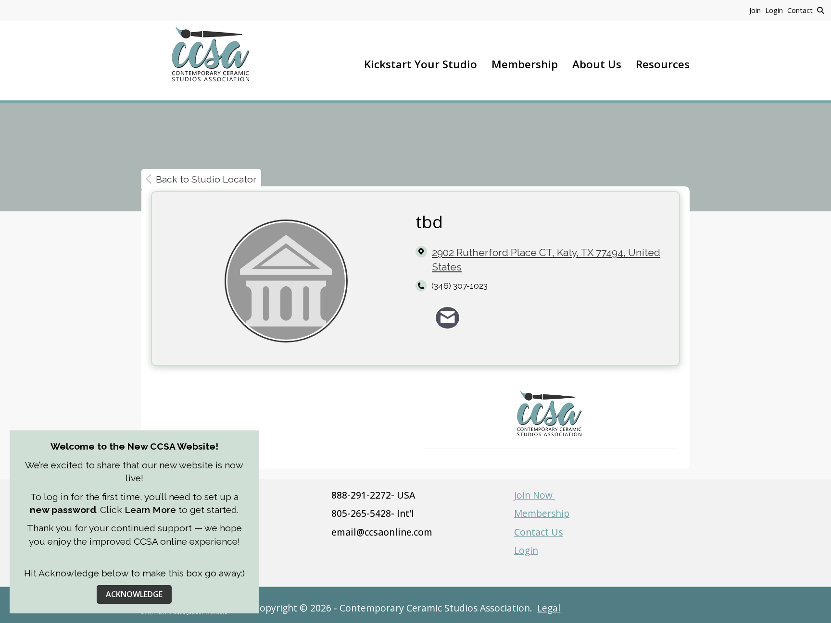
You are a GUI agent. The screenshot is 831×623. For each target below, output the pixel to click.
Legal (548, 607)
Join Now (534, 495)
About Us (596, 64)
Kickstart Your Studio (420, 64)
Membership (524, 64)
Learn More (150, 509)
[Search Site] (820, 10)
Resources (663, 64)
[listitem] (757, 10)
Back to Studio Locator (206, 179)
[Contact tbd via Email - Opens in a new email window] (447, 318)
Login (526, 550)
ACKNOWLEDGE (134, 594)
